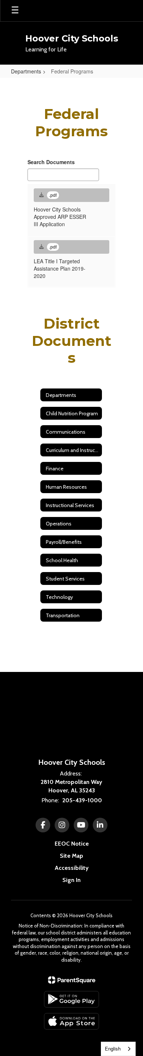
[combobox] (118, 1049)
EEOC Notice (72, 843)
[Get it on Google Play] (71, 999)
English (113, 1048)
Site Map (71, 855)
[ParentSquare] (71, 980)
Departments (26, 71)
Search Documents (51, 162)
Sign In (71, 879)
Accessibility (72, 867)
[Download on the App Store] (71, 1021)
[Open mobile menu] (15, 10)
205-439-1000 (82, 800)
